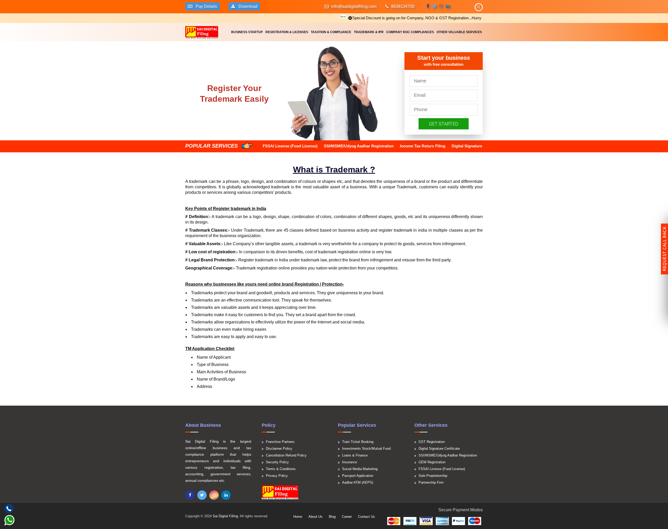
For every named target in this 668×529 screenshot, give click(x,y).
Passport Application (357, 476)
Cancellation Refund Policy (286, 455)
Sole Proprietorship (433, 476)
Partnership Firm (431, 482)
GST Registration (432, 442)
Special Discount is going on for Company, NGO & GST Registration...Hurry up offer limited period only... (422, 18)
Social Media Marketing (360, 469)
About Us (315, 517)
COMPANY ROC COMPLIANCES (410, 32)
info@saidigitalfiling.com (354, 6)
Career (347, 517)
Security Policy (277, 462)
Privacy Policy (277, 476)
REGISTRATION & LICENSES (286, 32)
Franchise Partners (280, 442)
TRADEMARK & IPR (369, 32)
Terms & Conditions (281, 469)
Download (247, 6)
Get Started (443, 124)
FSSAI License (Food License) (442, 469)
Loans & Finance (355, 455)
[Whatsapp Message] (9, 520)
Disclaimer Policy (279, 448)
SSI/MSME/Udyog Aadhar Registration (321, 146)
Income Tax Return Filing (384, 146)
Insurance (349, 462)
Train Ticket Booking (357, 442)
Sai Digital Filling (225, 516)
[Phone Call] (9, 508)
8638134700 (403, 6)
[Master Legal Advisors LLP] (201, 32)
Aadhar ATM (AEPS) (357, 482)
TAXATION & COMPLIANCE (331, 32)
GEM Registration (432, 462)
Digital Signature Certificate (439, 146)
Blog (332, 517)
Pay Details (206, 6)
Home (297, 517)
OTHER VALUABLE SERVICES (459, 32)
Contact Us (366, 517)
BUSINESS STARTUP (247, 32)
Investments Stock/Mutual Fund (366, 448)
